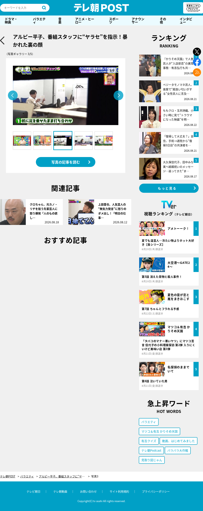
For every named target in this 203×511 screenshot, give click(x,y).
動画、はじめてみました (178, 441)
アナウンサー (138, 20)
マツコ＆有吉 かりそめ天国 (159, 431)
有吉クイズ (148, 441)
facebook (197, 62)
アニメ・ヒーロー (84, 20)
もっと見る (167, 188)
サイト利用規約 (119, 491)
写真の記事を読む (65, 162)
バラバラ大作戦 (177, 450)
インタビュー (186, 20)
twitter (197, 52)
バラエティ (39, 20)
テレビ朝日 (33, 491)
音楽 (59, 20)
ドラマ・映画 (11, 20)
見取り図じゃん (151, 460)
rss (197, 72)
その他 (163, 20)
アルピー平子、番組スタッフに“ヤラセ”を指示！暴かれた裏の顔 (64, 476)
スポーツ (114, 20)
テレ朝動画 (60, 491)
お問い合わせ (88, 491)
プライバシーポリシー (156, 491)
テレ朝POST (101, 7)
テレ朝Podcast (151, 450)
